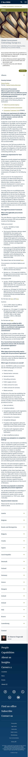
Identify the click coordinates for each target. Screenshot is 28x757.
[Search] (21, 2)
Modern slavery (14, 732)
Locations (4, 672)
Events (3, 680)
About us (6, 657)
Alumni (3, 684)
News (3, 676)
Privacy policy (14, 723)
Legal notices (14, 726)
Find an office (8, 706)
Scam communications (14, 738)
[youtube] (18, 697)
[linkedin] (9, 697)
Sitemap (13, 741)
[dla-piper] (5, 2)
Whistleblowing (14, 735)
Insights (5, 662)
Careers (5, 667)
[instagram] (14, 691)
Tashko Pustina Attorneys (13, 85)
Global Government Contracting (12, 6)
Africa (3, 10)
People (5, 647)
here (22, 260)
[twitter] (22, 691)
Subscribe (6, 711)
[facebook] (5, 691)
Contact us (7, 715)
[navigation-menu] (25, 2)
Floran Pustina (5, 83)
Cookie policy (14, 729)
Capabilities (7, 652)
